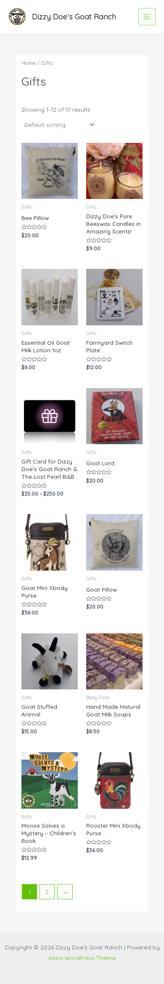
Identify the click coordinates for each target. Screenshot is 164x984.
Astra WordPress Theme (82, 957)
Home (28, 62)
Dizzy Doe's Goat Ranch (74, 16)
